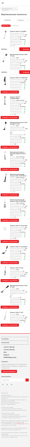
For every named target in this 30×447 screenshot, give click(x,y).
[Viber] (7, 384)
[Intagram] (3, 384)
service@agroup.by (19, 423)
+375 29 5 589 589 (8, 347)
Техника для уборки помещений (7, 9)
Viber (5, 352)
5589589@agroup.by (9, 357)
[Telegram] (11, 384)
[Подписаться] (27, 380)
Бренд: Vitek (5, 25)
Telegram (6, 355)
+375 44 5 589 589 (8, 350)
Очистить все (15, 25)
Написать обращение (9, 371)
